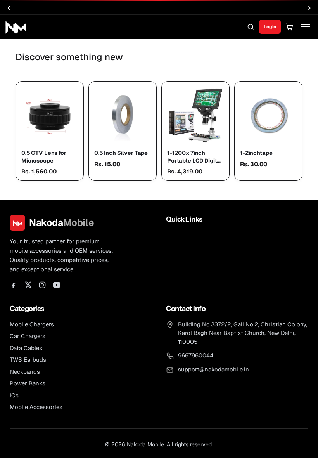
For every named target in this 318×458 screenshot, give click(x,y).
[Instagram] (42, 285)
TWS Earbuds (28, 359)
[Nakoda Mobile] (16, 27)
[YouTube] (56, 285)
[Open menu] (305, 27)
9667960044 (195, 355)
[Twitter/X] (28, 285)
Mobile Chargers (32, 324)
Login (270, 27)
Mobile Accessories (36, 407)
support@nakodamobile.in (213, 369)
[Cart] (289, 27)
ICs (14, 395)
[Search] (250, 27)
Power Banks (27, 383)
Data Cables (26, 348)
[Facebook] (13, 285)
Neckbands (25, 371)
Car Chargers (27, 336)
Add (72, 131)
